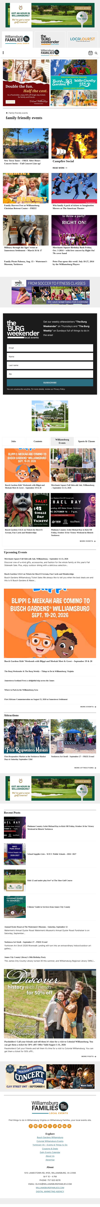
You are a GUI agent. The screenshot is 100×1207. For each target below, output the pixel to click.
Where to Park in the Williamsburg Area (21, 690)
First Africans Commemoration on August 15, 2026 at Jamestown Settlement (35, 699)
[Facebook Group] (60, 1126)
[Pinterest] (40, 1126)
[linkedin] (64, 1126)
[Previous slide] (7, 742)
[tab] (13, 441)
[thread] (69, 1126)
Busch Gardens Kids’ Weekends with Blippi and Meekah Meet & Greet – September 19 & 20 (25, 486)
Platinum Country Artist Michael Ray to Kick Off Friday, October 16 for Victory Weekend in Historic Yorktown (72, 532)
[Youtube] (45, 1126)
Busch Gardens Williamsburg (50, 1137)
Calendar (90, 53)
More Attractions (84, 768)
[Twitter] (50, 1126)
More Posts (88, 1056)
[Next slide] (93, 742)
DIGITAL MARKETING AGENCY (50, 1191)
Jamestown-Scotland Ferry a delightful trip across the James (29, 681)
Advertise (50, 1160)
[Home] (7, 113)
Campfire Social (63, 161)
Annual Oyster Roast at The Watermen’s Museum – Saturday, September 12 (36, 927)
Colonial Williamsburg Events (50, 1141)
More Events (86, 541)
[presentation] (26, 143)
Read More (60, 168)
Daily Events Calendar (50, 1152)
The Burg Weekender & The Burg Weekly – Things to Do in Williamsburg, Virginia (39, 671)
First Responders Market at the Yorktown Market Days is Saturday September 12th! (25, 757)
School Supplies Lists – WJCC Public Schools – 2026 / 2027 (51, 854)
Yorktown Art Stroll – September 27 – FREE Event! (72, 756)
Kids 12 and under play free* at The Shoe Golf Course (49, 880)
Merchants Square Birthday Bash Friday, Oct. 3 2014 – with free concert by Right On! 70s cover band (74, 250)
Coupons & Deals (50, 1148)
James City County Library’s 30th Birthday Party (25, 957)
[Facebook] (31, 1126)
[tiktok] (55, 1126)
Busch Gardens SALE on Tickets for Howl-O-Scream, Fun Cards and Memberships (24, 531)
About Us (50, 1156)
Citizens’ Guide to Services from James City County (48, 907)
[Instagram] (36, 1126)
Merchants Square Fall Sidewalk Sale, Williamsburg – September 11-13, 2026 (72, 486)
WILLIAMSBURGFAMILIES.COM (50, 1187)
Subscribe (50, 382)
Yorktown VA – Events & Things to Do (50, 1145)
